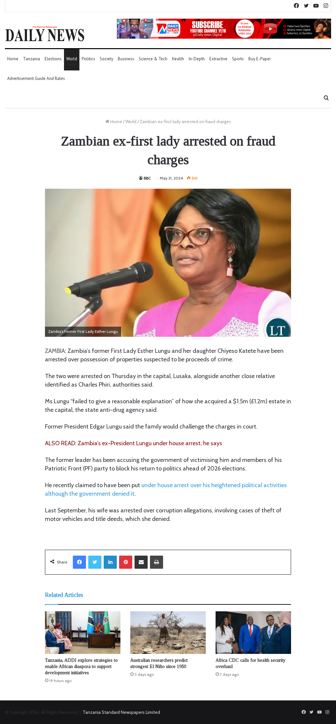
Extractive (218, 59)
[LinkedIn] (110, 562)
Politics (88, 59)
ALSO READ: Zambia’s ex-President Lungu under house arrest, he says (133, 443)
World (71, 59)
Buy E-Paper (259, 59)
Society (106, 59)
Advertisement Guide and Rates (36, 78)
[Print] (156, 562)
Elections (53, 59)
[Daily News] (45, 33)
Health (178, 59)
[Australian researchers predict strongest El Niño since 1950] (168, 632)
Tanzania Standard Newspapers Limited (121, 712)
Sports (238, 59)
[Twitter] (94, 562)
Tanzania (31, 59)
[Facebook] (79, 562)
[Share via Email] (141, 562)
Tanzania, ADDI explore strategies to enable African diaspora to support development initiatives (81, 666)
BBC (147, 178)
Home (12, 59)
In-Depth (197, 59)
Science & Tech (153, 59)
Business (126, 59)
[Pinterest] (125, 562)
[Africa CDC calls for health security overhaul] (253, 632)
